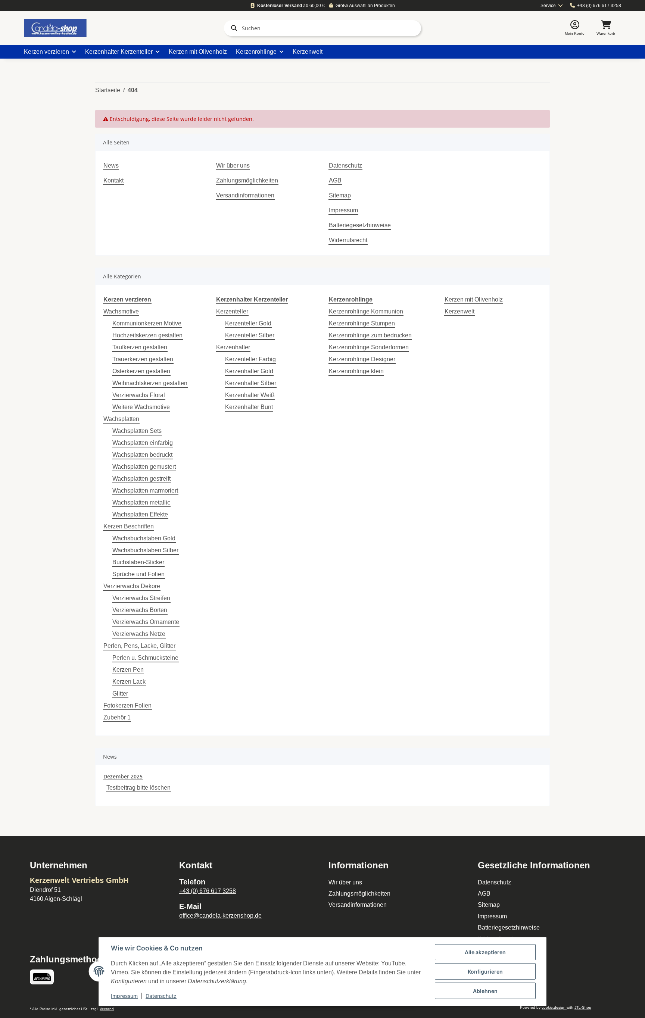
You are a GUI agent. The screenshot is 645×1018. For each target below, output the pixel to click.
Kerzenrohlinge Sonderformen (369, 347)
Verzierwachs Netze (138, 634)
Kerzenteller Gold (248, 323)
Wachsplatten (121, 419)
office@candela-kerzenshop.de (220, 915)
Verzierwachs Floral (138, 395)
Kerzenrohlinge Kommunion (366, 311)
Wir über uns (233, 165)
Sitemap (340, 195)
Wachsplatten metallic (141, 502)
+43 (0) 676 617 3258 (599, 5)
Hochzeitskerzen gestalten (147, 335)
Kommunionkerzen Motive (146, 323)
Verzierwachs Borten (139, 610)
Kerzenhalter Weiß (250, 395)
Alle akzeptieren (485, 952)
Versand (107, 1009)
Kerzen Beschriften (128, 526)
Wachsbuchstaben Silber (145, 550)
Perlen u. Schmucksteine (145, 658)
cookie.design (554, 1007)
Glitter (120, 693)
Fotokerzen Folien (127, 705)
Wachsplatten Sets (137, 431)
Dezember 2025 (123, 776)
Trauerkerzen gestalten (142, 359)
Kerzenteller (232, 311)
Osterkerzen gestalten (141, 371)
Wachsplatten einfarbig (142, 443)
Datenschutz (345, 165)
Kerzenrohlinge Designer (362, 359)
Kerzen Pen (128, 669)
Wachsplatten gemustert (144, 466)
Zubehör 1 (117, 717)
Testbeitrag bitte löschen (138, 787)
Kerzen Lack (129, 681)
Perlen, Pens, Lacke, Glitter (139, 646)
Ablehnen (485, 991)
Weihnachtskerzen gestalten (149, 383)
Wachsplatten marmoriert (145, 490)
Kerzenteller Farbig (250, 359)
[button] (575, 28)
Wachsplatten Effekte (140, 514)
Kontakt (113, 180)
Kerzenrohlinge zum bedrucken (370, 335)
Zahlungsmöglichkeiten (247, 180)
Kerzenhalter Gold (249, 371)
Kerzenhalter (233, 347)
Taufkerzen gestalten (139, 347)
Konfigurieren (485, 971)
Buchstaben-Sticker (138, 562)
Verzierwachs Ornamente (145, 622)
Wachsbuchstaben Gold (143, 538)
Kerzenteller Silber (249, 335)
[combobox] (551, 5)
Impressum (343, 210)
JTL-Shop (582, 1007)
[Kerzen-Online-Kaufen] (55, 28)
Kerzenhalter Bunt (249, 407)
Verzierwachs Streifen (141, 598)
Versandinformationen (245, 195)
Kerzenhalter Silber (250, 383)
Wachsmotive (121, 311)
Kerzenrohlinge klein (356, 371)
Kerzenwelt (459, 311)
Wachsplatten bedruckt (142, 455)
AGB (335, 180)
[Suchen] (233, 28)
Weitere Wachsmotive (141, 407)
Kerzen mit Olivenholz (474, 299)
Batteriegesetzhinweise (360, 225)
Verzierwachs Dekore (131, 586)
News (111, 165)
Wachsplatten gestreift (141, 478)
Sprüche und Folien (138, 574)
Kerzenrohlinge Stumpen (362, 323)
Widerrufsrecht (348, 240)
